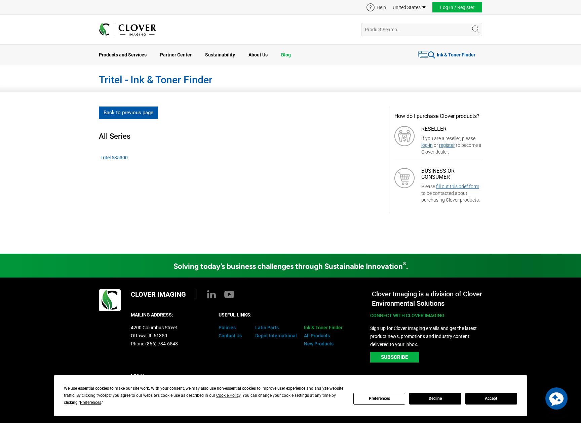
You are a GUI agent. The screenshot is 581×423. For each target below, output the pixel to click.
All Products (317, 335)
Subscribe (394, 357)
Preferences (379, 398)
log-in (427, 145)
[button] (556, 398)
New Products (319, 343)
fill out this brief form (457, 186)
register (447, 145)
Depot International (276, 335)
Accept (491, 398)
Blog (286, 54)
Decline (435, 398)
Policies (227, 327)
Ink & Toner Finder (456, 54)
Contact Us (230, 335)
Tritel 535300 (114, 157)
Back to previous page (128, 113)
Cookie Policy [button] (228, 395)
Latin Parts (267, 327)
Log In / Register (457, 7)
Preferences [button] (90, 402)
